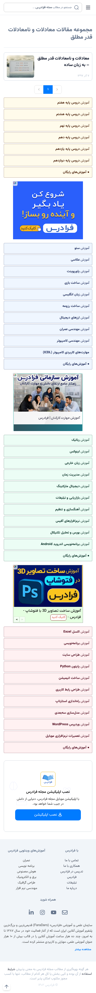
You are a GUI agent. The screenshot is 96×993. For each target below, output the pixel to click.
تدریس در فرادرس (71, 871)
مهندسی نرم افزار (26, 888)
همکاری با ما (71, 866)
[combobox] (40, 7)
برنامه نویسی (26, 866)
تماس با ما (72, 860)
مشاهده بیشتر (83, 949)
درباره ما (71, 888)
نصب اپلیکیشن (45, 815)
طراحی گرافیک (26, 882)
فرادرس (71, 877)
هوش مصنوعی (26, 871)
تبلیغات (72, 882)
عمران (26, 860)
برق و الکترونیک (26, 877)
